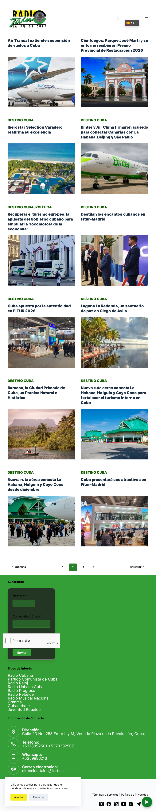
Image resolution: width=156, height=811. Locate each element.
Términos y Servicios (105, 794)
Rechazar (38, 797)
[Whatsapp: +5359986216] (13, 756)
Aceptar (19, 797)
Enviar (21, 652)
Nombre (19, 595)
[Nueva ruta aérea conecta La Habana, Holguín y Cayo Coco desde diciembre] (41, 521)
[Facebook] (109, 804)
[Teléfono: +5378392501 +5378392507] (13, 744)
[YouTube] (123, 804)
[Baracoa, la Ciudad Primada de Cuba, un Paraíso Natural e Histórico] (41, 434)
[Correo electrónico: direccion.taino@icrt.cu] (13, 769)
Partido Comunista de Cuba (32, 679)
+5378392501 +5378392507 (48, 746)
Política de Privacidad (134, 794)
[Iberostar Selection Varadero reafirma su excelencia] (41, 168)
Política (43, 207)
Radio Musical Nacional (28, 698)
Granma (15, 702)
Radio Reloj (18, 683)
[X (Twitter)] (101, 804)
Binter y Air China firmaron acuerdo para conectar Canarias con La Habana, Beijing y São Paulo (114, 132)
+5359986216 (34, 758)
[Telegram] (138, 804)
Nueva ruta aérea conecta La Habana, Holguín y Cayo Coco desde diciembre (36, 484)
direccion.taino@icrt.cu (43, 770)
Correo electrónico (27, 616)
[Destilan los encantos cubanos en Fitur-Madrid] (114, 260)
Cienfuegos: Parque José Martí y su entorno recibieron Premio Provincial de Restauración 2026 (114, 45)
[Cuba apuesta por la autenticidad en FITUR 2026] (41, 342)
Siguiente (136, 567)
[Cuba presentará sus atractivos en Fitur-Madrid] (114, 521)
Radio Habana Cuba (25, 687)
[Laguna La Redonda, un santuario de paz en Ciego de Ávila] (114, 342)
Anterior (20, 567)
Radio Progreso (21, 690)
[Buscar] (118, 18)
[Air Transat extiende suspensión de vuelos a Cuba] (41, 82)
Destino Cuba (21, 120)
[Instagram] (131, 804)
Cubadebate (19, 705)
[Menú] (146, 19)
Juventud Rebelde (24, 709)
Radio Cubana (20, 675)
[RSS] (116, 804)
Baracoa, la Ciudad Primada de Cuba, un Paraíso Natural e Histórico (36, 393)
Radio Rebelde (21, 694)
